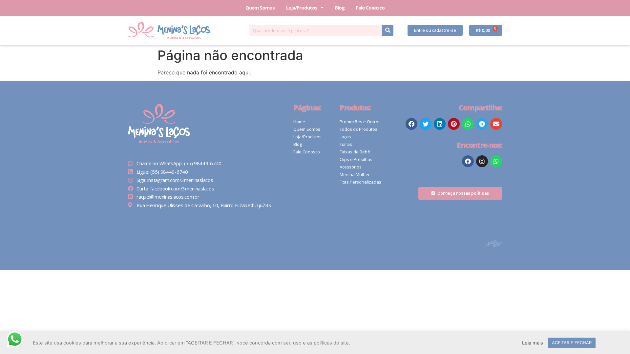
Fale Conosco (370, 7)
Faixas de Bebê (355, 152)
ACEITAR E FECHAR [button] (572, 342)
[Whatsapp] (496, 161)
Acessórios (351, 167)
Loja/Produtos (301, 7)
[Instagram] (482, 161)
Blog (340, 7)
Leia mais (532, 343)
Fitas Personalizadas (360, 182)
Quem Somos (260, 7)
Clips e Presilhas (356, 159)
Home (299, 122)
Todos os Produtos (358, 129)
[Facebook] (468, 161)
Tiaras (346, 144)
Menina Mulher (355, 174)
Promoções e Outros (360, 122)
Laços (345, 137)
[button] (435, 30)
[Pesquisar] (387, 30)
